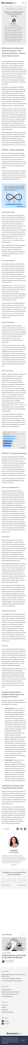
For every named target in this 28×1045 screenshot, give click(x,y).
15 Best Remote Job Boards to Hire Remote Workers (14, 956)
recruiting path (17, 144)
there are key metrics (19, 405)
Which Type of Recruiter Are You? (10, 994)
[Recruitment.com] (9, 3)
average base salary (19, 157)
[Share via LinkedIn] (18, 829)
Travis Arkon (13, 23)
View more (23, 934)
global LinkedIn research (14, 285)
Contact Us (4, 1005)
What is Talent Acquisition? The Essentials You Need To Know (13, 975)
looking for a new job (11, 313)
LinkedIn (6, 1021)
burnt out (7, 532)
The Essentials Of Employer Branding (11, 978)
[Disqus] (14, 910)
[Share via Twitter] (21, 829)
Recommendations (11, 9)
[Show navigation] (25, 2)
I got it (23, 1040)
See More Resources (7, 996)
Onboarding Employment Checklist (10, 992)
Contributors (5, 1010)
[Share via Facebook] (25, 829)
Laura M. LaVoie (10, 960)
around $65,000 (6, 469)
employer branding (6, 394)
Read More (14, 865)
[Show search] (23, 2)
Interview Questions (7, 989)
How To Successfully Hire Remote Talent (12, 981)
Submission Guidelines (7, 1012)
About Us (4, 1007)
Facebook (6, 1023)
